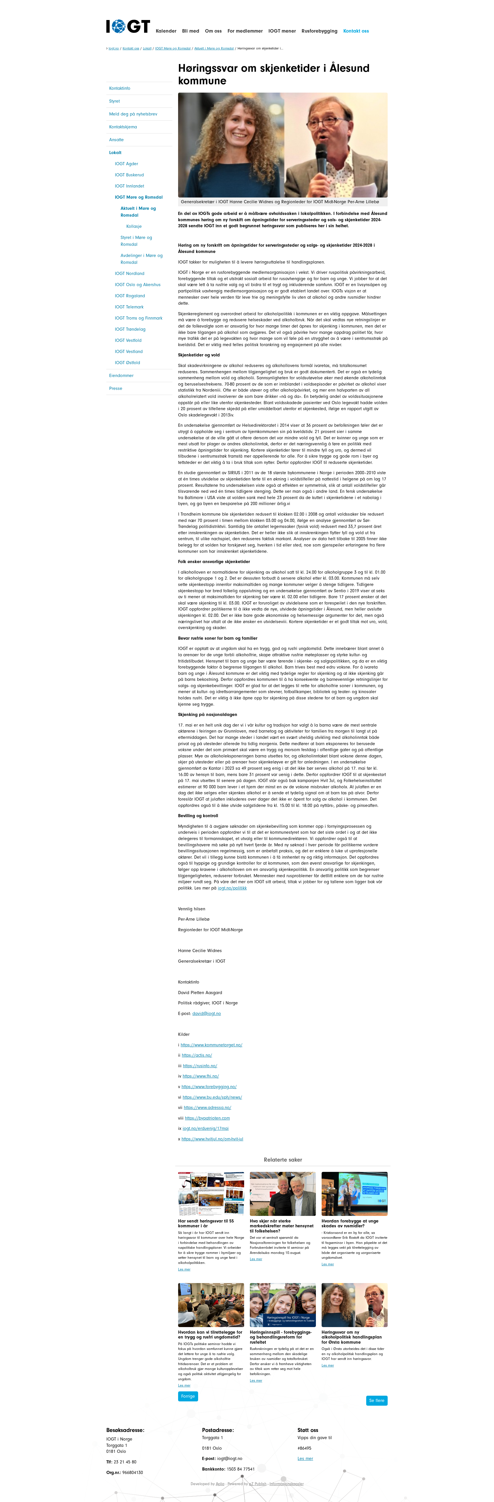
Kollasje (134, 226)
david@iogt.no (206, 1013)
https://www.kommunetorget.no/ (211, 1045)
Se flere (377, 1400)
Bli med (190, 31)
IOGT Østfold (127, 362)
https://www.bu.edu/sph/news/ (212, 1097)
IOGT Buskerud (129, 174)
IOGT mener (282, 31)
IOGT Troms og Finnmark (138, 318)
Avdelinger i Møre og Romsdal (142, 259)
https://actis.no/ (197, 1055)
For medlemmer (245, 31)
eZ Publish (257, 1483)
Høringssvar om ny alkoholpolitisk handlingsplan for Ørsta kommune (352, 1337)
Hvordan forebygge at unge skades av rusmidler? (350, 1223)
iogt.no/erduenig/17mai (206, 1128)
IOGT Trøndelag (130, 329)
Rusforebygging (320, 31)
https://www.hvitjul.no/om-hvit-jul (212, 1139)
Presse (115, 388)
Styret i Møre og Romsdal (136, 241)
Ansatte (116, 139)
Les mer (184, 1269)
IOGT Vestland (129, 351)
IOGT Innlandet (129, 186)
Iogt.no (114, 48)
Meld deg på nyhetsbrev (133, 114)
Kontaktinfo (119, 88)
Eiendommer (121, 375)
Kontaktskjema (123, 126)
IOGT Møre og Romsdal (173, 48)
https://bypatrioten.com (207, 1118)
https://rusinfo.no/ (200, 1065)
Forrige (188, 1396)
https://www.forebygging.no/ (209, 1086)
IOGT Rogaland (130, 295)
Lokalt (147, 48)
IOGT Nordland (129, 273)
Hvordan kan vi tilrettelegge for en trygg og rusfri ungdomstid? (210, 1335)
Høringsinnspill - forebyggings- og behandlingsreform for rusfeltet (281, 1337)
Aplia (220, 1483)
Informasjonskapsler (287, 1483)
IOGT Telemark (129, 307)
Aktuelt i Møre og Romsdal (214, 48)
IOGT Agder (126, 163)
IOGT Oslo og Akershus (138, 284)
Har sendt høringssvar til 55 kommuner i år (206, 1223)
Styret (114, 101)
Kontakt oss (356, 31)
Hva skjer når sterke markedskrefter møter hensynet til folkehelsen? (282, 1226)
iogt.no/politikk (232, 888)
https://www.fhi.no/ (201, 1076)
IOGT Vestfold (128, 340)
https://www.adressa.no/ (207, 1107)
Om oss (213, 31)
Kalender (166, 31)
